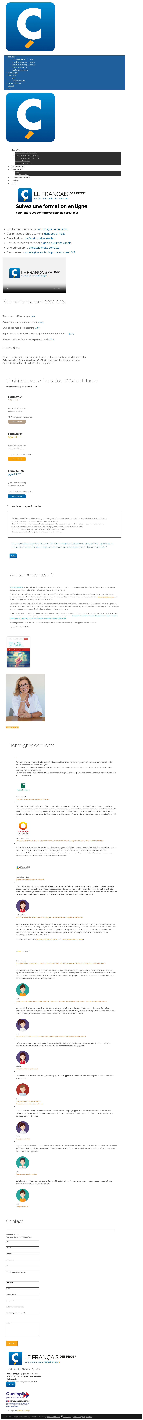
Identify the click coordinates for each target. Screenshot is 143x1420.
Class (47, 917)
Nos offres (11, 57)
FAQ (9, 88)
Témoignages (13, 73)
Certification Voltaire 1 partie (46, 939)
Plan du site (67, 1417)
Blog (13, 78)
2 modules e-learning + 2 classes (23, 62)
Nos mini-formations (19, 67)
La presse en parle (18, 81)
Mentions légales (79, 1417)
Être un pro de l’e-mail (106, 597)
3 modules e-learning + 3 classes (23, 65)
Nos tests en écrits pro (20, 70)
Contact (11, 86)
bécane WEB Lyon (53, 1417)
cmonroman (33, 963)
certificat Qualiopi (23, 1411)
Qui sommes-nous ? (15, 83)
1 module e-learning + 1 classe (22, 59)
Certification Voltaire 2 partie (72, 939)
